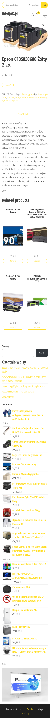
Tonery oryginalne (28, 94)
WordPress (31, 709)
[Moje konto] (32, 14)
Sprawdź (8, 85)
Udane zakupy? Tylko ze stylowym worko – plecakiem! (23, 386)
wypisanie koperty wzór (10, 100)
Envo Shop (25, 713)
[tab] (25, 113)
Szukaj (5, 346)
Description (23, 113)
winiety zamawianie (21, 97)
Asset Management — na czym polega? (18, 391)
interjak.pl (10, 13)
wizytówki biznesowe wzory (38, 97)
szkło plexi (10, 97)
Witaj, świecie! (8, 396)
